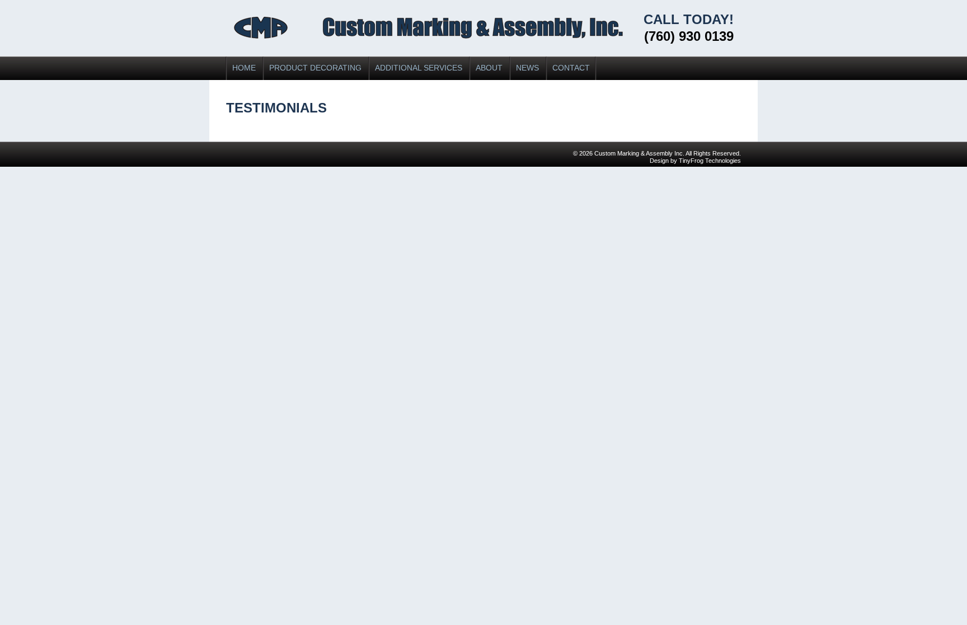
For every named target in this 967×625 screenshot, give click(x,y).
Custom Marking (428, 28)
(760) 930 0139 (689, 36)
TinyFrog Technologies (710, 160)
